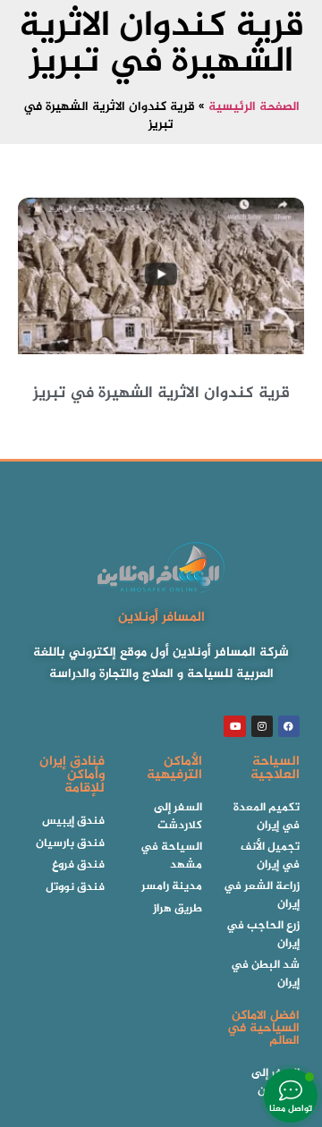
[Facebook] (289, 726)
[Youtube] (234, 726)
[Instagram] (262, 726)
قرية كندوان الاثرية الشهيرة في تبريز (161, 393)
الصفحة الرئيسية (254, 107)
